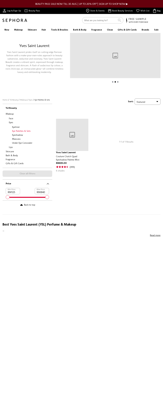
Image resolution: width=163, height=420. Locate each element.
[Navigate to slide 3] (118, 82)
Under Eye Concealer (22, 142)
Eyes (30, 100)
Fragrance (10, 159)
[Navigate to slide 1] (112, 82)
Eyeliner (16, 127)
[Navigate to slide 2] (115, 82)
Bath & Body (12, 155)
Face (11, 118)
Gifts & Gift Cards (15, 163)
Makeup (23, 100)
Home (5, 100)
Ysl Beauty (14, 100)
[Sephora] (15, 20)
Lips (11, 147)
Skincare (10, 151)
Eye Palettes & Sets (21, 131)
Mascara (16, 138)
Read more (155, 235)
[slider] (8, 197)
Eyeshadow (17, 134)
